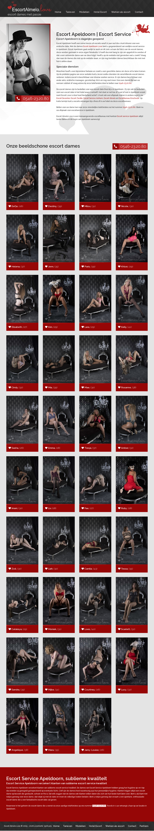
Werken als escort (120, 12)
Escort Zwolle (77, 98)
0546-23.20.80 (36, 98)
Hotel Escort (100, 12)
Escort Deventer (63, 98)
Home (58, 12)
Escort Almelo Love (12, 826)
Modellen (84, 12)
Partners (144, 826)
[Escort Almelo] (28, 9)
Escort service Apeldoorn (127, 116)
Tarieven (70, 12)
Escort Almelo (110, 98)
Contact (139, 12)
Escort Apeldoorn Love (92, 46)
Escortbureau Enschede (129, 98)
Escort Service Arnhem (93, 98)
